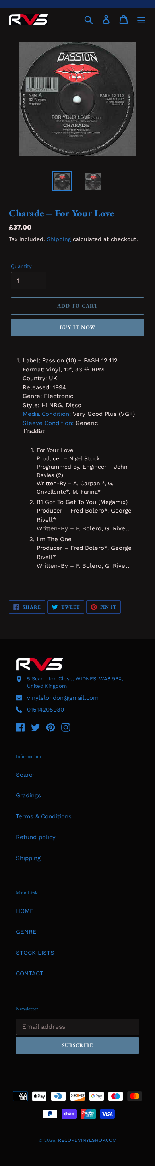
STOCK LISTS (35, 952)
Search (26, 774)
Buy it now (77, 327)
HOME (25, 911)
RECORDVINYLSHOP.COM (87, 1140)
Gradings (28, 795)
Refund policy (36, 837)
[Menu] (141, 19)
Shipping (59, 239)
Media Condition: (47, 413)
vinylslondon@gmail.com (63, 697)
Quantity (21, 266)
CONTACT (29, 973)
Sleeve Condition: (48, 423)
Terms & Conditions (44, 816)
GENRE (26, 931)
